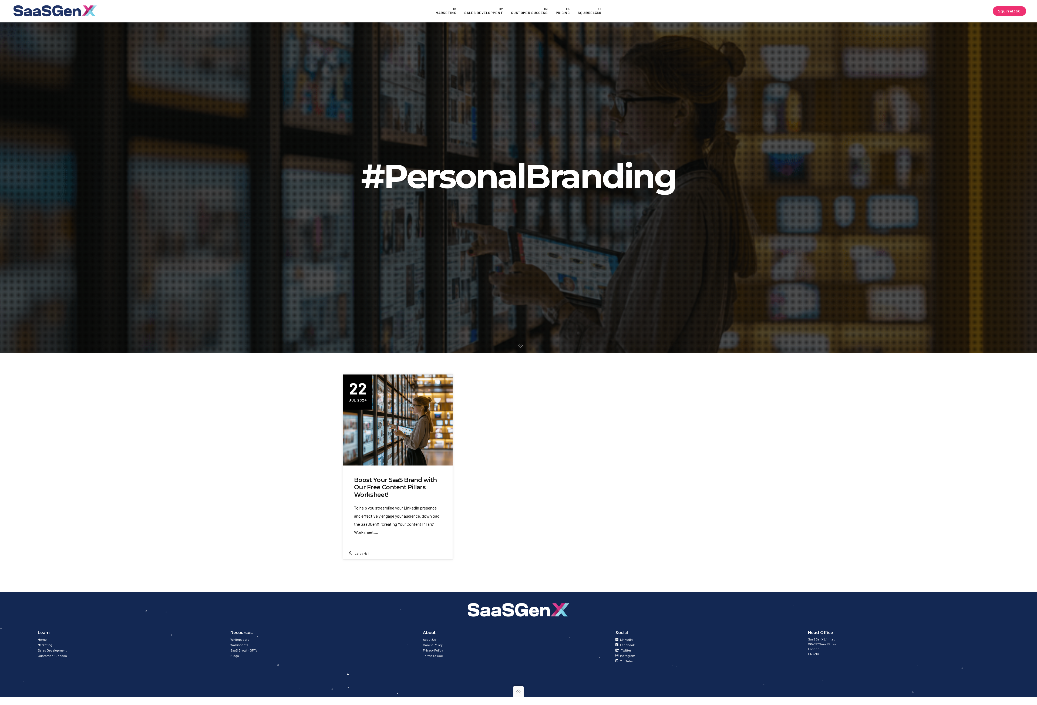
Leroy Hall (362, 553)
